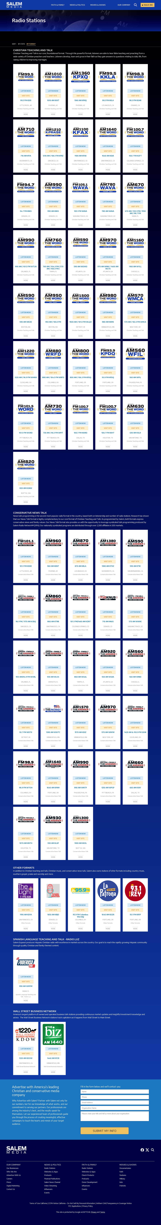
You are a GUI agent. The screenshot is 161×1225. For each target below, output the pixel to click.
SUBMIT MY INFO (104, 1131)
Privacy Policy (87, 1206)
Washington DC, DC (80, 216)
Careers (9, 1179)
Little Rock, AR (26, 105)
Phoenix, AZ (53, 105)
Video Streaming (50, 1186)
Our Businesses (13, 1168)
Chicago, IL (135, 271)
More (26, 114)
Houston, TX (108, 438)
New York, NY (135, 327)
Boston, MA (25, 327)
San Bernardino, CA (135, 571)
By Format (31, 44)
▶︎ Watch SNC (147, 5)
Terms (102, 1212)
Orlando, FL (25, 271)
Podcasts (47, 1175)
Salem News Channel (52, 1182)
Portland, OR (80, 382)
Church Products (88, 1175)
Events (47, 1193)
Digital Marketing (13, 1186)
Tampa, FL (53, 271)
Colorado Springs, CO (135, 161)
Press (9, 1182)
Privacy (93, 1212)
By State (21, 44)
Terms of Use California (38, 1203)
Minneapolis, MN (108, 327)
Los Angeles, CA (108, 105)
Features (122, 1175)
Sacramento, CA (25, 161)
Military (122, 1179)
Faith (121, 1172)
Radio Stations (49, 1168)
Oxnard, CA (135, 105)
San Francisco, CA (80, 161)
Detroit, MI (80, 327)
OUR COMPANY (14, 1164)
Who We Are (12, 1172)
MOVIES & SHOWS (127, 1164)
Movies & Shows (97, 5)
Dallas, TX (80, 438)
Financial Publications (52, 1179)
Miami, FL (135, 216)
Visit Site (26, 96)
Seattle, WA (26, 493)
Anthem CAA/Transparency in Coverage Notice (114, 1203)
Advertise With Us (14, 1175)
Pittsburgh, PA (26, 438)
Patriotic (122, 1186)
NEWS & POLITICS (52, 1164)
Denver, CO (25, 216)
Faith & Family (57, 5)
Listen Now (26, 91)
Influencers (48, 1189)
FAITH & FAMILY (89, 1164)
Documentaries (125, 1168)
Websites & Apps (51, 1172)
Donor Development (89, 1182)
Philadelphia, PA (135, 382)
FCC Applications (74, 1206)
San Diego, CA (53, 161)
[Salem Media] (14, 5)
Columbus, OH (53, 382)
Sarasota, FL (53, 682)
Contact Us (11, 1189)
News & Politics (77, 5)
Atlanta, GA (80, 271)
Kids (121, 1182)
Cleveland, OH (25, 382)
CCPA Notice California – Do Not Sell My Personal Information (72, 1203)
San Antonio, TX (135, 438)
